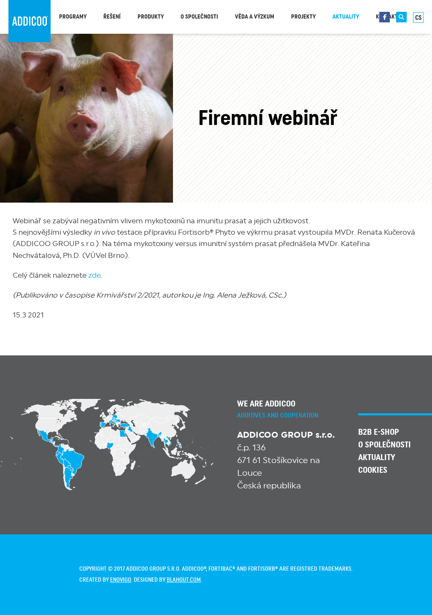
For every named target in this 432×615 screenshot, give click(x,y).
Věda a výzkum (254, 17)
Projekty (303, 17)
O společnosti (199, 17)
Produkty (151, 17)
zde (94, 275)
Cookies (372, 470)
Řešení (112, 17)
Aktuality (345, 17)
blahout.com (184, 580)
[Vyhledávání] (401, 17)
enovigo (120, 580)
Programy (72, 17)
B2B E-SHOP (378, 432)
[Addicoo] (29, 21)
